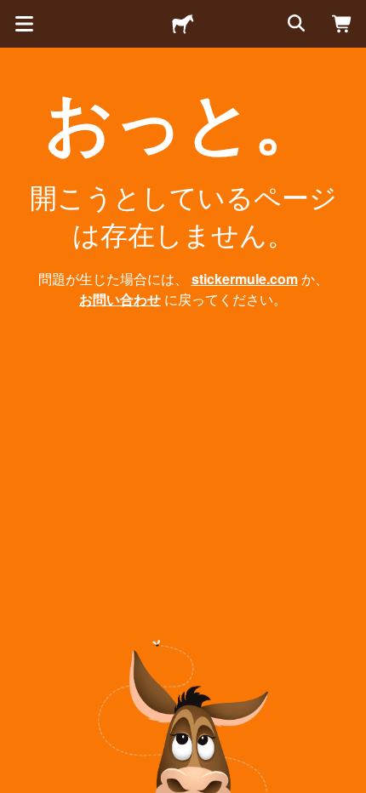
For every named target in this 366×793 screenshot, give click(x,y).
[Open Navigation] (24, 24)
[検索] (294, 24)
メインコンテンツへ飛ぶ (13, 13)
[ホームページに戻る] (183, 24)
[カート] (342, 24)
